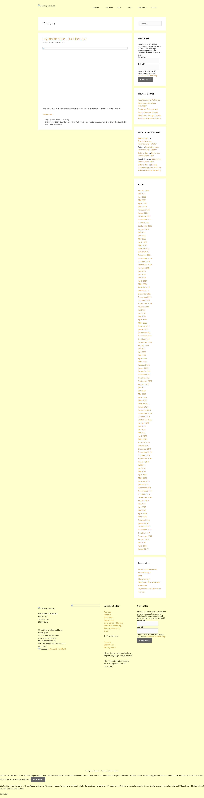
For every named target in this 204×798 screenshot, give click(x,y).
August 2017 (143, 539)
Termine (109, 7)
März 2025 (142, 245)
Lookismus (101, 122)
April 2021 (142, 397)
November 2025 (145, 219)
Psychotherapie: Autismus (149, 100)
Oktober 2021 (144, 378)
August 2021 (143, 384)
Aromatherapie (144, 572)
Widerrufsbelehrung (112, 625)
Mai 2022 (142, 355)
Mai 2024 (142, 277)
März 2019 (142, 478)
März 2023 (142, 323)
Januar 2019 (143, 484)
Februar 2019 (144, 481)
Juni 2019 (142, 468)
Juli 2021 (142, 387)
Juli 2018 (142, 504)
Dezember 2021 (144, 371)
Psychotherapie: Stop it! (148, 112)
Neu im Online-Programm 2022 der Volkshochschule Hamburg (149, 167)
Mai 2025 (142, 239)
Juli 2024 (142, 271)
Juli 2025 (142, 232)
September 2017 (145, 536)
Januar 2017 (143, 549)
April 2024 (142, 281)
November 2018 (145, 491)
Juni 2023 (142, 313)
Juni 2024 (142, 274)
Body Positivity (54, 122)
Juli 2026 (142, 193)
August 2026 (143, 190)
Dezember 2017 (144, 526)
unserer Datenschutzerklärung (17, 779)
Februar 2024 (144, 287)
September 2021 (145, 381)
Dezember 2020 (144, 410)
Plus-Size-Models (120, 122)
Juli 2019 (142, 465)
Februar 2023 (144, 326)
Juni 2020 (142, 429)
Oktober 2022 (144, 339)
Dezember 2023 (144, 294)
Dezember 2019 (144, 449)
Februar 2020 (144, 442)
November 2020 (145, 413)
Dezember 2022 (144, 332)
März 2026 (142, 206)
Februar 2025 (144, 248)
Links (106, 631)
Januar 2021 (143, 407)
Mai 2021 (142, 394)
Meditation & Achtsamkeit (149, 582)
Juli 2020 (142, 426)
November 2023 (145, 297)
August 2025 (143, 229)
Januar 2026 (143, 213)
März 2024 (142, 284)
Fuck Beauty (80, 122)
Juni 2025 (142, 235)
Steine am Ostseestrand (148, 109)
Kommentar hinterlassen (53, 124)
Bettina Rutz (143, 138)
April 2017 (142, 546)
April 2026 (142, 203)
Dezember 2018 (144, 487)
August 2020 (143, 423)
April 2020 (142, 436)
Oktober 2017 (144, 533)
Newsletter (108, 617)
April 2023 (142, 319)
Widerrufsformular (112, 628)
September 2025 (145, 226)
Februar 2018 (144, 520)
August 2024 (143, 268)
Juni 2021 (142, 391)
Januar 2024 (143, 290)
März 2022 (142, 361)
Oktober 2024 (144, 261)
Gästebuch (142, 7)
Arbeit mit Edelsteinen (147, 569)
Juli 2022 (142, 348)
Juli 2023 (142, 310)
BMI (46, 122)
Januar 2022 (143, 368)
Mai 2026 (142, 200)
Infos (119, 7)
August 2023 (143, 307)
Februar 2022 (144, 365)
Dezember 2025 (144, 216)
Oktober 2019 (144, 455)
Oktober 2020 (144, 416)
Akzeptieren (38, 779)
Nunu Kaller (110, 122)
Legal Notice (109, 645)
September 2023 (145, 303)
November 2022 (145, 336)
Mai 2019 (142, 471)
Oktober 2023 (144, 300)
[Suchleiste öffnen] (162, 7)
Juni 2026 (142, 197)
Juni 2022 (142, 352)
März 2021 (142, 400)
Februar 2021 (144, 403)
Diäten (72, 122)
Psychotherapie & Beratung (59, 120)
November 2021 (145, 374)
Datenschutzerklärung (147, 75)
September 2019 (145, 458)
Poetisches (142, 585)
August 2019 (143, 462)
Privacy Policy (110, 647)
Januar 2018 (143, 523)
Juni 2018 (142, 507)
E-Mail (141, 64)
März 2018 (142, 516)
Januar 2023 (143, 329)
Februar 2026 (144, 210)
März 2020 (142, 439)
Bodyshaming (65, 122)
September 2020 (145, 420)
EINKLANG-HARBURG (57, 649)
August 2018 (143, 500)
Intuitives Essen (90, 122)
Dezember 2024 (144, 255)
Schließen (4, 794)
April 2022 (142, 358)
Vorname (142, 57)
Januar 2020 (143, 445)
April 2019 (142, 475)
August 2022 (143, 345)
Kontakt (154, 7)
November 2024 (145, 258)
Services (96, 7)
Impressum (109, 620)
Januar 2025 (143, 252)
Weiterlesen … (48, 114)
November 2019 (145, 452)
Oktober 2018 (144, 494)
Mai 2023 (142, 316)
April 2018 (142, 513)
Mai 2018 (142, 510)
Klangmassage (144, 579)
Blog (129, 7)
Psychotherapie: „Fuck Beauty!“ (64, 39)
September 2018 (145, 497)
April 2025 (142, 242)
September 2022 (145, 342)
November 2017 (145, 529)
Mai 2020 (142, 432)
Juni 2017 (142, 542)
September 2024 (145, 264)
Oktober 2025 (144, 223)
